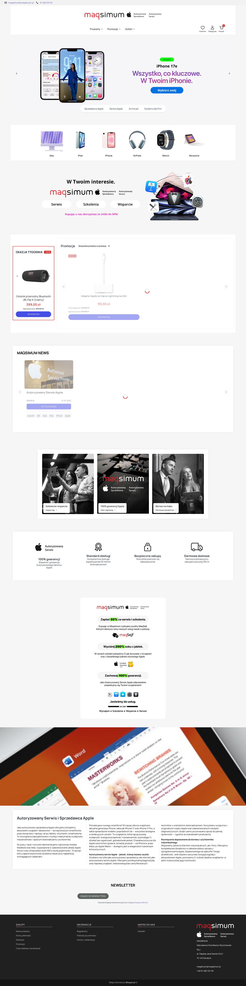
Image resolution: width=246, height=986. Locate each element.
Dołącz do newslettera (93, 896)
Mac (45, 415)
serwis (30, 400)
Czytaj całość (49, 406)
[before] (17, 73)
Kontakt (141, 931)
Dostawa (20, 939)
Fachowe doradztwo (165, 510)
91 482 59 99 (46, 2)
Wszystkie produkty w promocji (92, 246)
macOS (30, 415)
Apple (67, 415)
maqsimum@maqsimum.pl (21, 2)
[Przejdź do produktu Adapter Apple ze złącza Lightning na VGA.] (104, 273)
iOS (38, 415)
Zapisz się (50, 510)
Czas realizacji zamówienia (28, 948)
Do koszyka (33, 314)
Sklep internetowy (122, 982)
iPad (51, 415)
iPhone (59, 415)
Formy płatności (23, 935)
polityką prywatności (140, 902)
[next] (229, 73)
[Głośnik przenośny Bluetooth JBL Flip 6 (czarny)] (33, 274)
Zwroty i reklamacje (86, 939)
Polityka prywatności (86, 935)
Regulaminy (82, 931)
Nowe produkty (23, 931)
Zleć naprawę (107, 510)
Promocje (20, 944)
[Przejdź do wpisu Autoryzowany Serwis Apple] (48, 374)
